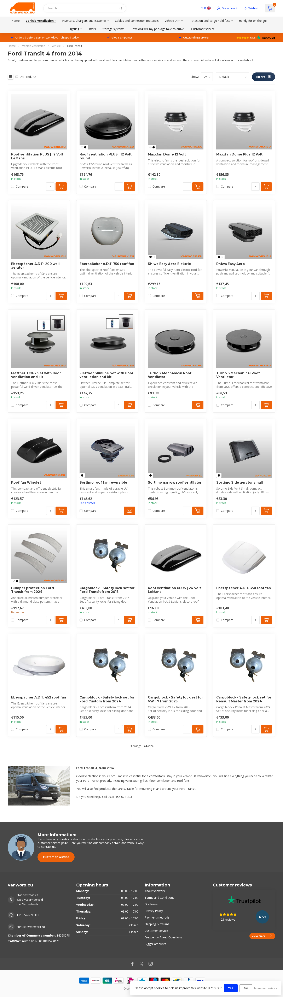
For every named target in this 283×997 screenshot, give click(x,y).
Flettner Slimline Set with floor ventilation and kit (106, 375)
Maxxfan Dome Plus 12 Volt (239, 154)
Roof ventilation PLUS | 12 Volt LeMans (37, 156)
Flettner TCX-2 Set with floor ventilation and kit (36, 375)
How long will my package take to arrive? (158, 29)
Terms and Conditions (159, 897)
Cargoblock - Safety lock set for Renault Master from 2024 (243, 699)
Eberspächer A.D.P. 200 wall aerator (35, 266)
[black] (85, 147)
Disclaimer (152, 904)
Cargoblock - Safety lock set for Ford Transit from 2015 (107, 590)
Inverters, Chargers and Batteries (84, 21)
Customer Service (56, 857)
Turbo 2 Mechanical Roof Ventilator (169, 375)
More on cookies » (265, 988)
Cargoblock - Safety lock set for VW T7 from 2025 (175, 699)
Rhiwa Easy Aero (230, 264)
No (246, 988)
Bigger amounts (155, 944)
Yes (230, 988)
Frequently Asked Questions (163, 937)
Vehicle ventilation (40, 21)
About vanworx (155, 891)
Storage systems (113, 29)
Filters (261, 77)
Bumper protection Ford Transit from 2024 (32, 590)
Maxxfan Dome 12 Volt (167, 154)
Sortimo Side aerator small (239, 482)
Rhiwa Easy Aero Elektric (169, 264)
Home (15, 21)
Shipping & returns (157, 924)
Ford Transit (74, 46)
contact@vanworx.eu (31, 927)
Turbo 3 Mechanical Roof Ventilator (238, 375)
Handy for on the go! (253, 21)
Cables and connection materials (137, 21)
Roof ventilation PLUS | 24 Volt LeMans (174, 590)
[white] (82, 147)
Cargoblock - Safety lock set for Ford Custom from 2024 (107, 699)
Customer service (203, 29)
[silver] (14, 581)
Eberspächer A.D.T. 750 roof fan (107, 264)
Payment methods (157, 917)
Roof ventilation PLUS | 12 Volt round (106, 156)
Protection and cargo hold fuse (209, 21)
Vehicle (56, 46)
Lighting (74, 29)
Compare (22, 186)
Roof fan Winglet (26, 482)
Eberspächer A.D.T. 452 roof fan (38, 697)
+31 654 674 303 (28, 915)
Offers (92, 29)
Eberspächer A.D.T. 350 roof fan (243, 588)
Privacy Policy (154, 911)
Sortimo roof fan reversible (103, 482)
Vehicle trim (172, 21)
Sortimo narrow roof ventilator (175, 482)
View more (259, 936)
